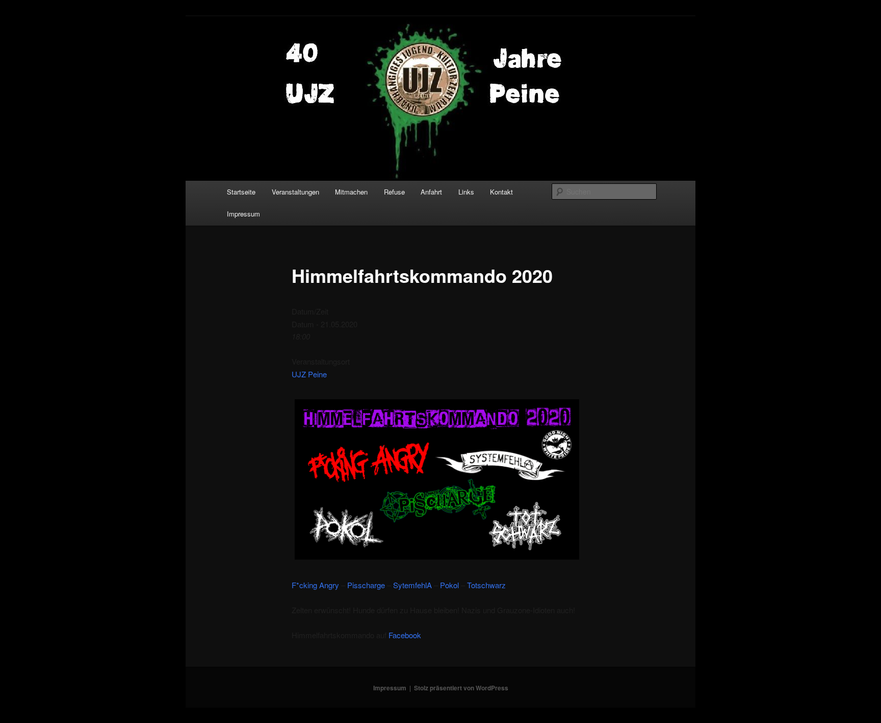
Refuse (394, 192)
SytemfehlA (412, 585)
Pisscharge (366, 585)
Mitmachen (351, 192)
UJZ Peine (309, 374)
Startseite (241, 192)
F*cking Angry (315, 585)
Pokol (449, 585)
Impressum (243, 214)
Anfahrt (431, 192)
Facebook (404, 635)
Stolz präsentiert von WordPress (461, 687)
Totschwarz (486, 585)
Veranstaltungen (295, 192)
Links (466, 192)
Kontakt (501, 192)
